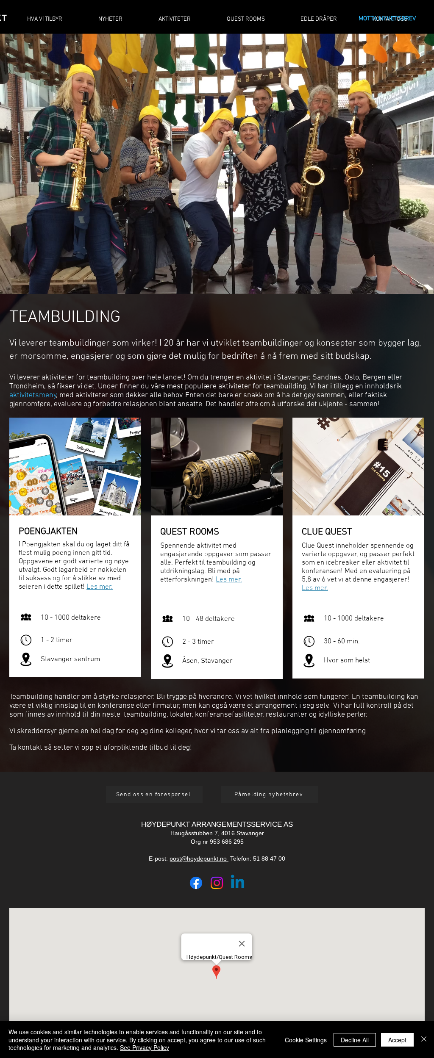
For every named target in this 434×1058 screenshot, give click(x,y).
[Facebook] (196, 883)
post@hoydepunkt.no (199, 858)
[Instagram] (217, 883)
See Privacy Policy (144, 1047)
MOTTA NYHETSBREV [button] (387, 18)
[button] (154, 794)
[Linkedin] (237, 883)
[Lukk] (424, 1039)
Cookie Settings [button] (306, 1040)
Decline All (355, 1040)
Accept (397, 1040)
